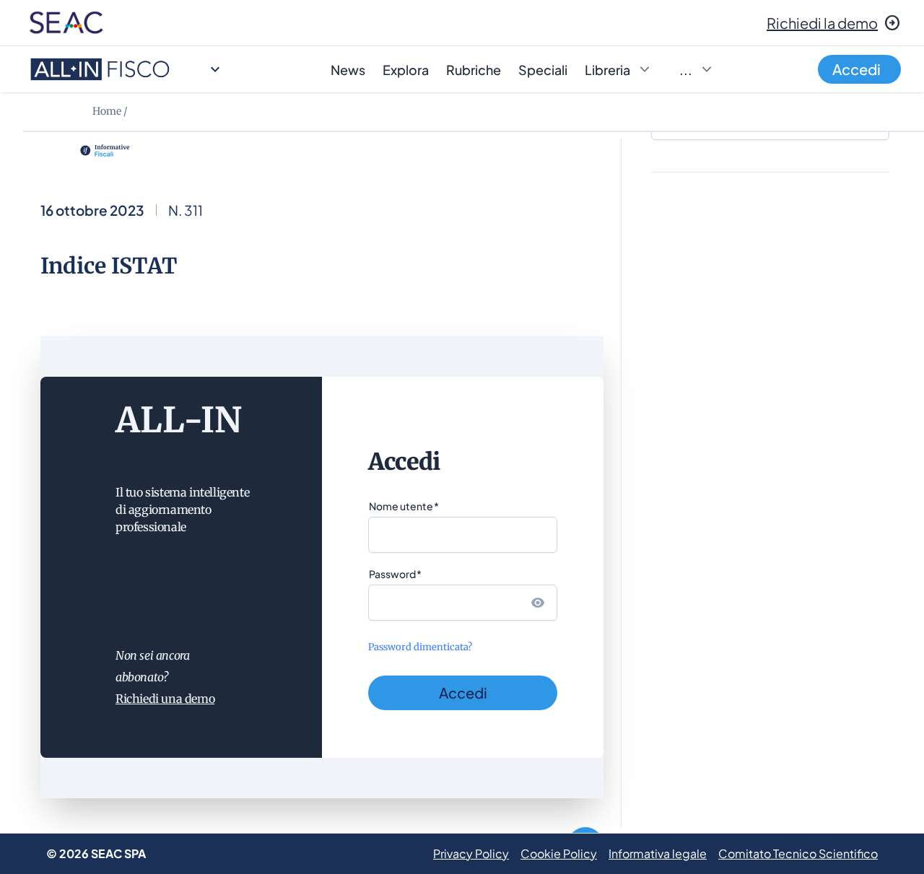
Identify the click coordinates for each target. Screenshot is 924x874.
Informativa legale (658, 853)
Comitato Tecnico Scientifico (798, 853)
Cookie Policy (558, 853)
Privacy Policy (471, 853)
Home (106, 111)
